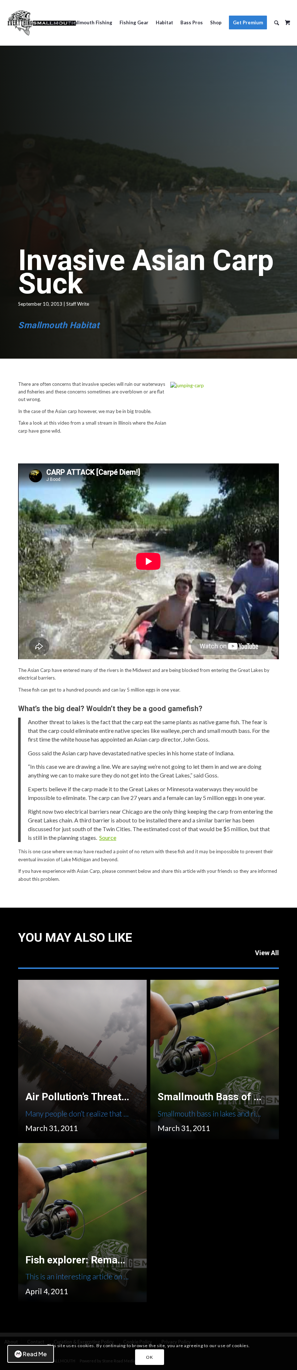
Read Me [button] (35, 1354)
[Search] (277, 22)
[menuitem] (53, 22)
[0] (287, 20)
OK (149, 1357)
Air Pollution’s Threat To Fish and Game (115, 1097)
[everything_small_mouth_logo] (41, 22)
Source (107, 837)
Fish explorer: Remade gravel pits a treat (119, 1260)
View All (267, 953)
